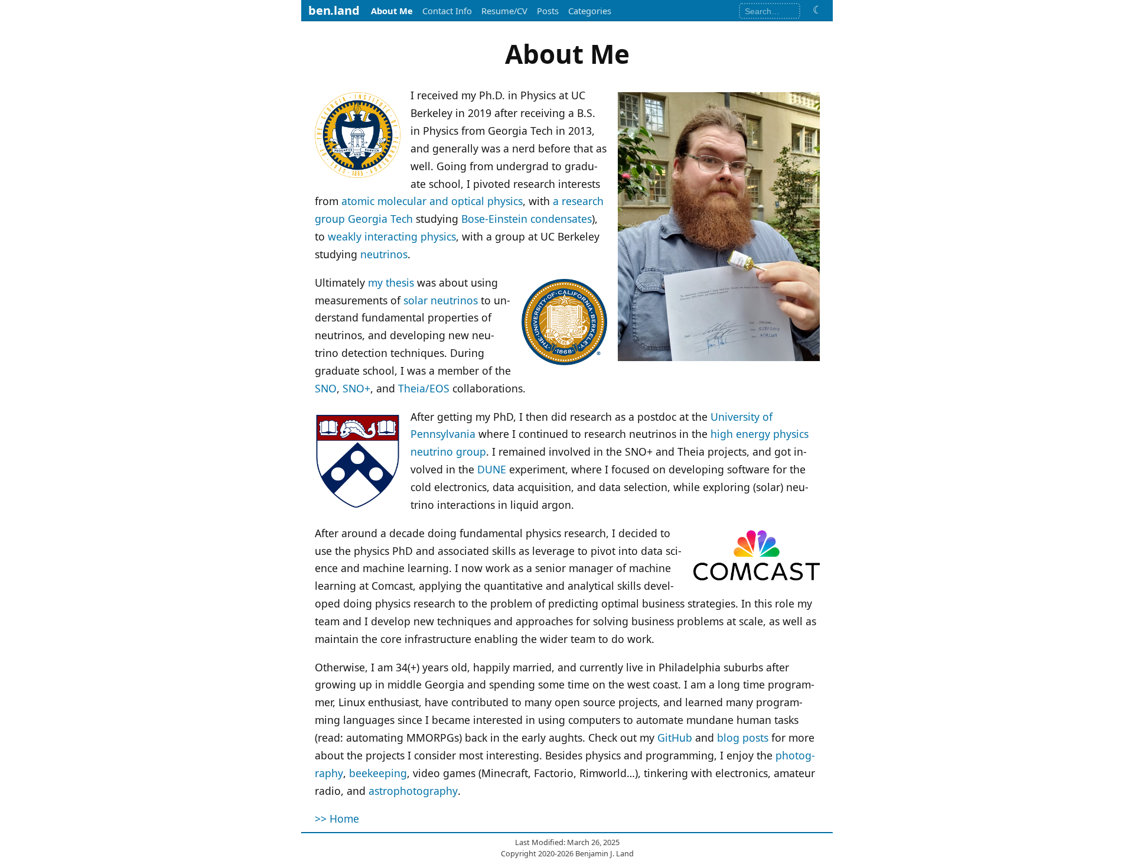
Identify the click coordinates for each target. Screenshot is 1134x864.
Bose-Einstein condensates (526, 219)
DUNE (491, 469)
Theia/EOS (423, 388)
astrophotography (413, 791)
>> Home (337, 818)
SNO (326, 388)
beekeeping (378, 773)
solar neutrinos (440, 300)
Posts (548, 11)
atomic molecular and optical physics (432, 201)
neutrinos (384, 254)
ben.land (333, 10)
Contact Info (447, 11)
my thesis (391, 282)
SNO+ (356, 388)
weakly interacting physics (392, 236)
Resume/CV (504, 11)
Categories (589, 11)
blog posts (742, 737)
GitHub (674, 737)
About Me (392, 11)
